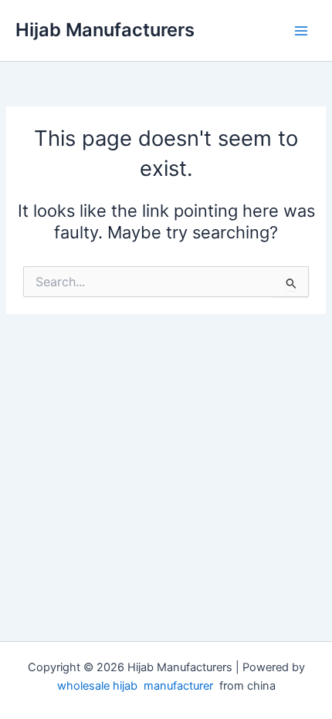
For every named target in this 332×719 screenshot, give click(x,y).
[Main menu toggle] (301, 30)
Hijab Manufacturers (105, 30)
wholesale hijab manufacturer (135, 686)
